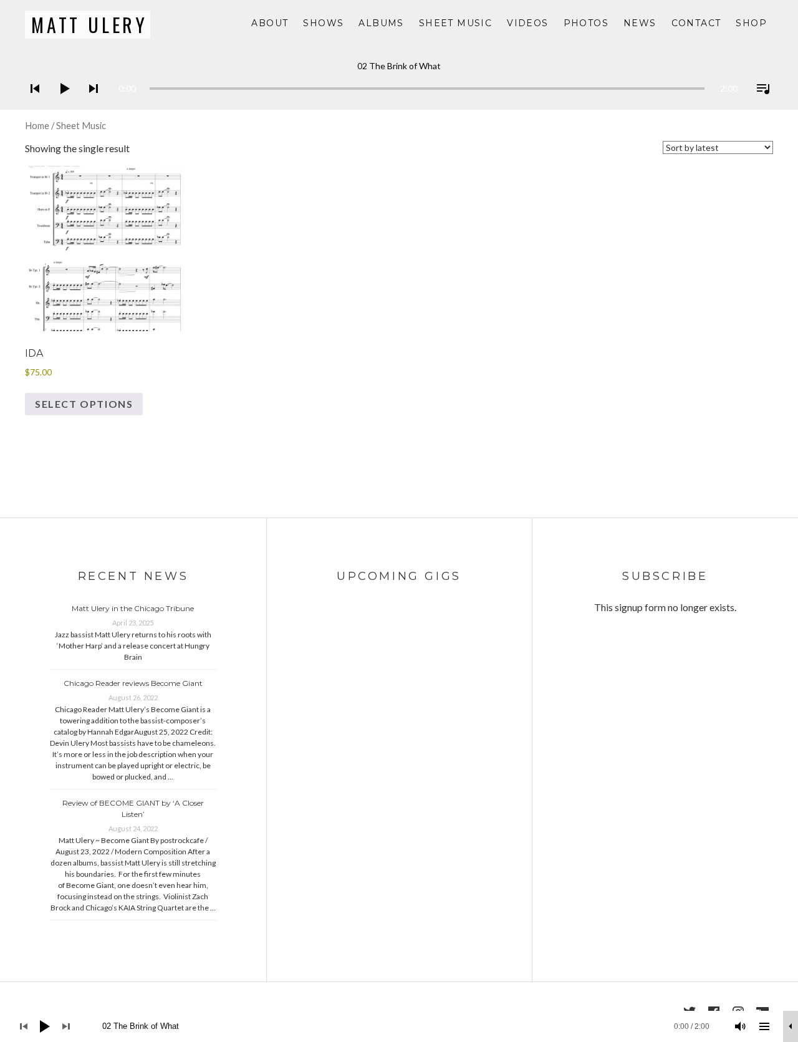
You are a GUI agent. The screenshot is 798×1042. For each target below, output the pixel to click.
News (639, 23)
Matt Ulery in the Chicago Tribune (133, 608)
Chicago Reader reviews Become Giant (133, 683)
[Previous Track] (31, 105)
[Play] (60, 105)
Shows (323, 23)
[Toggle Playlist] (759, 105)
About (269, 23)
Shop (751, 23)
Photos (586, 23)
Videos (527, 23)
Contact (696, 23)
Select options (84, 404)
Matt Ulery (89, 25)
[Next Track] (90, 105)
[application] (399, 79)
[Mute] (741, 1026)
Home (37, 125)
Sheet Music (455, 23)
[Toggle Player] (790, 1026)
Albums (380, 23)
